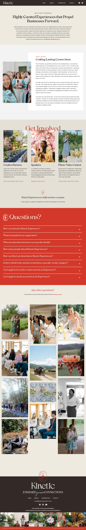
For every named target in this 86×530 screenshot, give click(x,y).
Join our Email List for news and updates (43, 508)
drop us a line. (58, 294)
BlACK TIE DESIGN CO (69, 528)
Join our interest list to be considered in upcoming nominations (43, 510)
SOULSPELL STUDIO (79, 528)
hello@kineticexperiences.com (43, 501)
